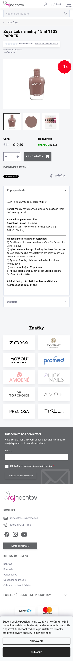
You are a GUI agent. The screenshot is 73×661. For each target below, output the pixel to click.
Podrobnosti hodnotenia (46, 44)
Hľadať (65, 13)
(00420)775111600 (20, 524)
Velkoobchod (10, 574)
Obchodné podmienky (14, 580)
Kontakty (8, 569)
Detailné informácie (14, 167)
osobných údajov (44, 466)
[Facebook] (6, 534)
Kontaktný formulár (20, 546)
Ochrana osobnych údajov (17, 585)
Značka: (9, 52)
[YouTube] (24, 534)
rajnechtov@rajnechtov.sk (24, 518)
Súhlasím (36, 652)
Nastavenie (36, 641)
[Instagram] (15, 534)
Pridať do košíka (34, 156)
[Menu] (69, 4)
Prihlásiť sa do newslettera (21, 475)
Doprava (7, 564)
